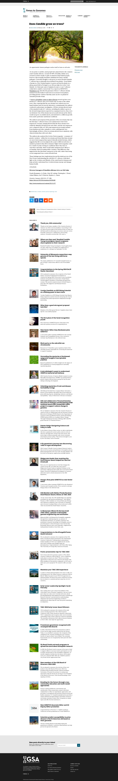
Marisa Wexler (34, 27)
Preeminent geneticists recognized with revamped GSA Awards (55, 626)
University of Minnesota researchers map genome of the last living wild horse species (56, 256)
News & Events (25, 16)
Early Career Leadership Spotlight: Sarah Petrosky (55, 587)
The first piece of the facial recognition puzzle (55, 319)
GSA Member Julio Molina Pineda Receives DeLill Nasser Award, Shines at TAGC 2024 (56, 494)
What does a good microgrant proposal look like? (54, 306)
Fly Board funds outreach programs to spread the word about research (56, 645)
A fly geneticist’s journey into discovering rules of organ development (56, 444)
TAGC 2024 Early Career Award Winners (54, 607)
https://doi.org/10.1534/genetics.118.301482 (42, 180)
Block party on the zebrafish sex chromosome (52, 344)
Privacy (52, 779)
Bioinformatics (34, 191)
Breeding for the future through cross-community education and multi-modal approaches (55, 684)
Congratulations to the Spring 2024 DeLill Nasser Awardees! (55, 270)
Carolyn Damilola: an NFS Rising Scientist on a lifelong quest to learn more (55, 291)
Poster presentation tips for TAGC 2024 (54, 552)
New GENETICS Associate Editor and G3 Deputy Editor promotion (54, 706)
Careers (80, 15)
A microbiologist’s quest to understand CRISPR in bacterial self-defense (55, 372)
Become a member (74, 765)
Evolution (39, 191)
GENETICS (50, 765)
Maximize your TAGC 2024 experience (54, 570)
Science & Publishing (36, 16)
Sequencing (51, 191)
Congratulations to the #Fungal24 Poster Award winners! (55, 533)
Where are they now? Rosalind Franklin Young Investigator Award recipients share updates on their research (55, 241)
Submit (78, 745)
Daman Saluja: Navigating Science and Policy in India (54, 426)
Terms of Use (48, 779)
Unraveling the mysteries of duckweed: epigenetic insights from (55, 358)
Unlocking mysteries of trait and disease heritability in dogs (55, 387)
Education (62, 15)
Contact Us (72, 771)
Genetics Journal (45, 191)
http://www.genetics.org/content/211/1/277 (43, 183)
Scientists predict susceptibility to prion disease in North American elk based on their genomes (55, 719)
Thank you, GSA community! (50, 223)
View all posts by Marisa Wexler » (45, 212)
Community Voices (87, 16)
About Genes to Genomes (53, 771)
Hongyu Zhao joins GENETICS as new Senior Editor (56, 480)
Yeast (55, 191)
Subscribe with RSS (74, 769)
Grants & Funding (69, 16)
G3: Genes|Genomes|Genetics (54, 767)
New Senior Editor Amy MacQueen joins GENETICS (55, 331)
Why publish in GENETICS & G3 (54, 769)
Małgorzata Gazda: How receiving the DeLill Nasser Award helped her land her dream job (55, 460)
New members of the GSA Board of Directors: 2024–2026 (53, 663)
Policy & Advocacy (49, 16)
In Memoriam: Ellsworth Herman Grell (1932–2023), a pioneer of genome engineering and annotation (54, 512)
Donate (72, 767)
